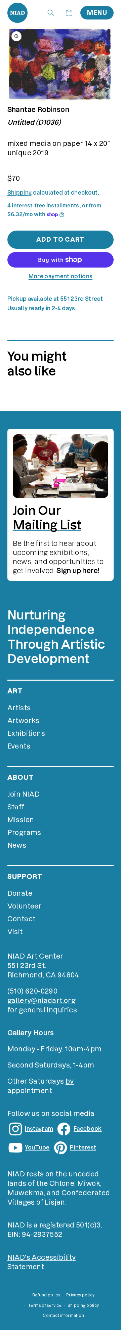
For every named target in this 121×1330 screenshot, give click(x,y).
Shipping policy (83, 1305)
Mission (20, 819)
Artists (19, 708)
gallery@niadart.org (41, 1000)
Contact (21, 919)
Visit (15, 931)
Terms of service (45, 1305)
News (17, 845)
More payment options (60, 276)
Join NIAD (23, 794)
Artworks (23, 720)
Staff (16, 807)
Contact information (63, 1316)
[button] (50, 12)
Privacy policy (80, 1295)
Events (18, 746)
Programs (24, 832)
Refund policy (46, 1295)
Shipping (19, 193)
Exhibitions (26, 733)
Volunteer (24, 906)
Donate (19, 893)
